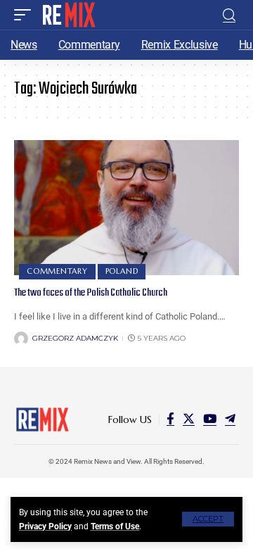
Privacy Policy (45, 526)
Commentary (57, 271)
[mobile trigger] (26, 15)
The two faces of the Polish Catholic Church (90, 292)
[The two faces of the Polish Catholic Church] (126, 207)
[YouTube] (210, 419)
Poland (121, 271)
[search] (229, 15)
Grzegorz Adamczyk (75, 338)
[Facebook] (170, 419)
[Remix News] (68, 15)
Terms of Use (115, 526)
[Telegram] (230, 419)
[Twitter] (188, 419)
